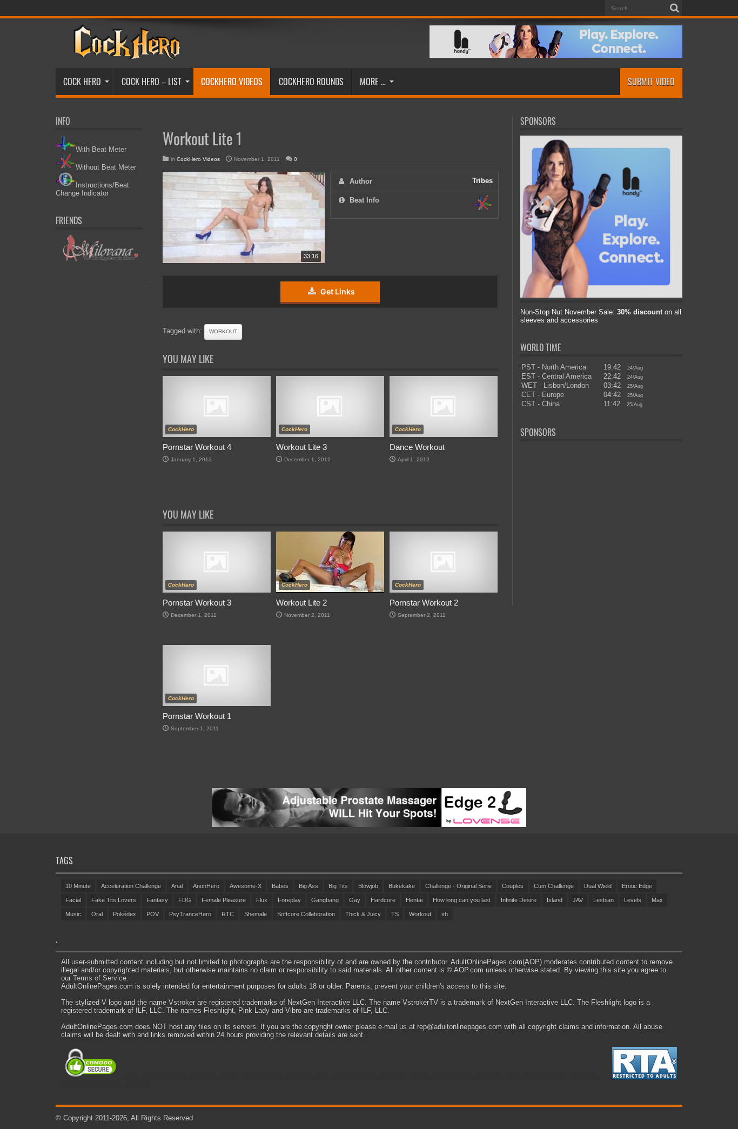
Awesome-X (245, 886)
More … (373, 81)
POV (152, 914)
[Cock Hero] (125, 52)
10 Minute (78, 886)
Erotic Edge (637, 886)
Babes (280, 886)
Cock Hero (82, 81)
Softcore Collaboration (306, 914)
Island (554, 900)
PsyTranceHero (190, 914)
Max (657, 900)
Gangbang (325, 900)
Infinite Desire (518, 900)
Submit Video (651, 81)
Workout (223, 331)
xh (444, 914)
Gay (354, 900)
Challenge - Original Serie (458, 886)
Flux (261, 900)
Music (73, 914)
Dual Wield (598, 886)
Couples (513, 886)
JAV (578, 900)
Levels (632, 900)
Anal (177, 886)
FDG (184, 900)
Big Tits (338, 886)
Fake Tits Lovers (113, 900)
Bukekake (401, 886)
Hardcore (383, 900)
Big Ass (308, 886)
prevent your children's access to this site (439, 986)
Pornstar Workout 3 (197, 602)
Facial (73, 900)
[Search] (674, 8)
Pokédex (124, 914)
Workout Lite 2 (301, 602)
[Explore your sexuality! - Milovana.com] (99, 260)
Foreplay (289, 900)
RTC (228, 914)
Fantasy (157, 900)
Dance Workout (417, 447)
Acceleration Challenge (131, 886)
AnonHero (206, 886)
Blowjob (368, 886)
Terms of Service (99, 978)
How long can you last (462, 900)
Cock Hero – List (152, 81)
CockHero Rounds (311, 81)
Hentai (414, 900)
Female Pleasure (224, 900)
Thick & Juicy (363, 914)
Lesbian (603, 900)
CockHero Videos (232, 81)
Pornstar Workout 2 (424, 602)
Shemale (255, 914)
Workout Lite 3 (301, 447)
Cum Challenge (554, 886)
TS (395, 914)
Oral (97, 914)
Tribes (482, 181)
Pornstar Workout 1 (197, 716)
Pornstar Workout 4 (197, 447)
